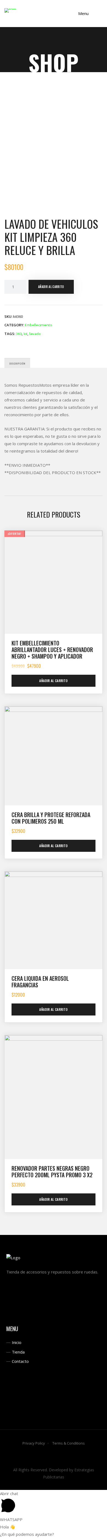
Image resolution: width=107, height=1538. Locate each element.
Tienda (18, 1352)
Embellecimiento (38, 324)
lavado (35, 333)
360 (19, 333)
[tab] (17, 363)
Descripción (17, 363)
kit (25, 333)
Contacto (20, 1361)
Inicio (16, 1342)
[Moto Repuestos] (10, 10)
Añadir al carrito (51, 286)
